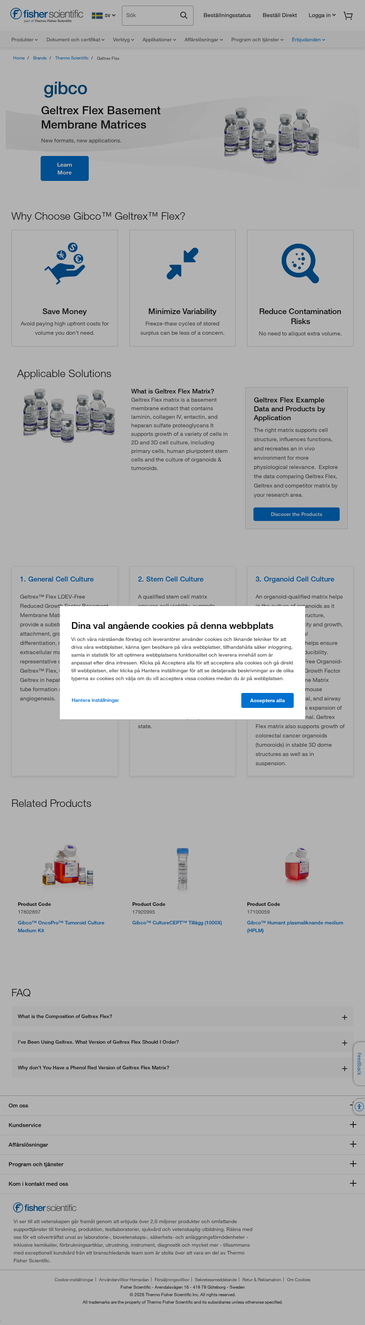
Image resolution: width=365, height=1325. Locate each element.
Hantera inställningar (95, 700)
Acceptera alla (267, 700)
